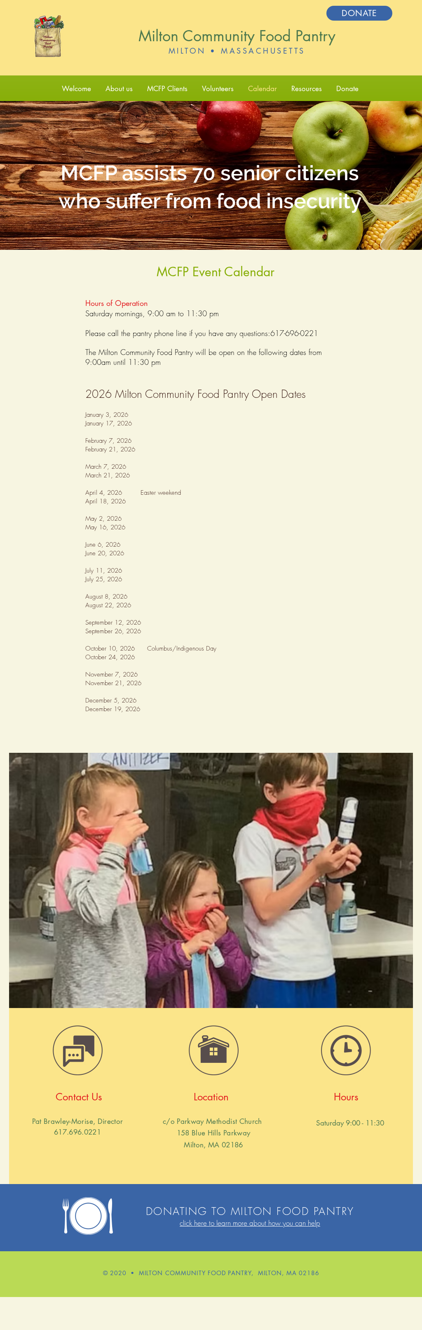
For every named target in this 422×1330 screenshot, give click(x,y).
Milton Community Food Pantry (236, 36)
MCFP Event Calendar (215, 271)
